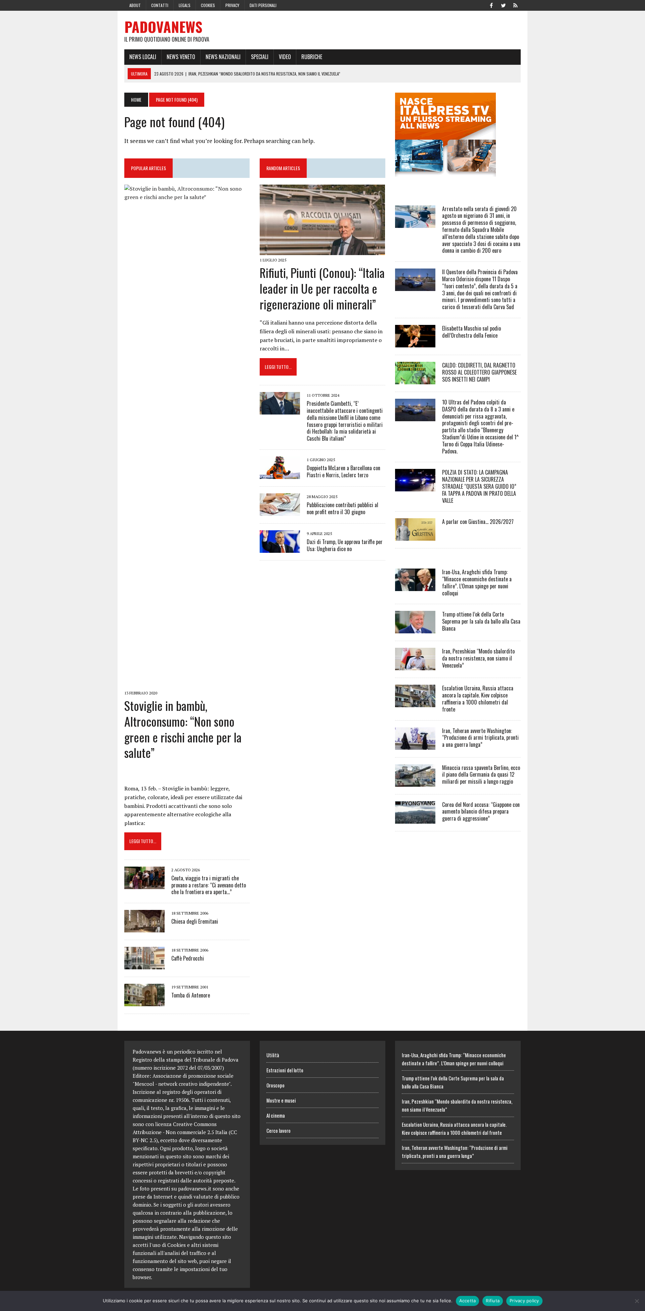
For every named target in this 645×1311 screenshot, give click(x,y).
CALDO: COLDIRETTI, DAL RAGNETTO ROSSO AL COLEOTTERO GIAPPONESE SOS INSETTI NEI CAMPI (479, 372)
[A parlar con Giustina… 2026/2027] (415, 536)
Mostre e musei (281, 1100)
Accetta (467, 1300)
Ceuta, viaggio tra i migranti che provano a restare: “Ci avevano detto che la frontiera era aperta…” (208, 885)
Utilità (272, 1055)
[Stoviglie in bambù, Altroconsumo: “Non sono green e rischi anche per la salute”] (187, 683)
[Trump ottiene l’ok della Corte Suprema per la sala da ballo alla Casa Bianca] (415, 629)
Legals (184, 5)
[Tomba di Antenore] (144, 1002)
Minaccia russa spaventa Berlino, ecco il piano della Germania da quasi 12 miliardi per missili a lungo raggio (481, 775)
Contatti (159, 5)
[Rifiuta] (636, 1301)
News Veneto (181, 57)
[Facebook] (491, 5)
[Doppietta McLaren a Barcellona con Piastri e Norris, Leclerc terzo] (280, 474)
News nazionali (223, 57)
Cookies (208, 5)
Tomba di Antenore (190, 995)
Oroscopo (275, 1085)
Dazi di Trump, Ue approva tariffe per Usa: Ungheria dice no (345, 545)
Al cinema (275, 1115)
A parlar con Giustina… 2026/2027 (478, 522)
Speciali (259, 57)
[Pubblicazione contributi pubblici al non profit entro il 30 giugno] (280, 511)
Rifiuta (493, 1300)
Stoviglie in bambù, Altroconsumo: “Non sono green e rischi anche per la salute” (183, 728)
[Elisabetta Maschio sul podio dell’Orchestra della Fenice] (415, 342)
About (135, 5)
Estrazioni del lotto (284, 1070)
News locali (142, 57)
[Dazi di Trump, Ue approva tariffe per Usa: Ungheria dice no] (280, 548)
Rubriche (311, 57)
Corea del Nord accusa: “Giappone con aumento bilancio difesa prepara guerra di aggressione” (481, 811)
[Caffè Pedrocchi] (144, 965)
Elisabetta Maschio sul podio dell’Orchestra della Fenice (471, 331)
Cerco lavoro (278, 1130)
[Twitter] (503, 5)
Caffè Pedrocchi (187, 958)
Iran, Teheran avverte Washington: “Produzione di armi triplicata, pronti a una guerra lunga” (480, 738)
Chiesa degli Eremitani (194, 921)
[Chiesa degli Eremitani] (144, 928)
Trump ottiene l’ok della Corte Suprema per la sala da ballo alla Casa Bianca (481, 621)
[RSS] (515, 5)
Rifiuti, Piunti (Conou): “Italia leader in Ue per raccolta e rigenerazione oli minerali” (322, 288)
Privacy (232, 5)
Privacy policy (524, 1300)
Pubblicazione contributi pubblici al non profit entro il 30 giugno (342, 508)
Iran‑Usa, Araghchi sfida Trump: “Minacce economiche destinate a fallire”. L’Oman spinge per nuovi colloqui (477, 582)
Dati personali (263, 5)
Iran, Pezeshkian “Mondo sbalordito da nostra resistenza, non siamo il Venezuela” (478, 658)
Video (285, 57)
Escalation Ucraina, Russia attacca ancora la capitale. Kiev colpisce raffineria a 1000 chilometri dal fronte (477, 698)
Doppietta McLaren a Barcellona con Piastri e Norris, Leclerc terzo (343, 471)
